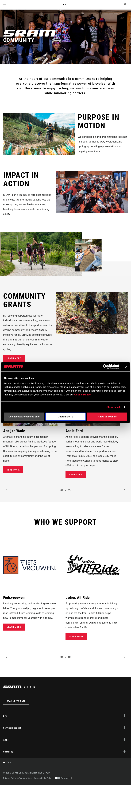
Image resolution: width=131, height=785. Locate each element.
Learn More (14, 627)
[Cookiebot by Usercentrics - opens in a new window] (105, 366)
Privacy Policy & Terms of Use (17, 778)
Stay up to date (16, 701)
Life (65, 5)
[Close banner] (126, 366)
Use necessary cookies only (23, 416)
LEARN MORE (14, 358)
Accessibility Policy (43, 778)
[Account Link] (125, 4)
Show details (114, 407)
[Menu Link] (4, 4)
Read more (13, 470)
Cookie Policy (82, 394)
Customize (64, 416)
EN (7, 762)
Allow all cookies (107, 416)
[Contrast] (57, 778)
